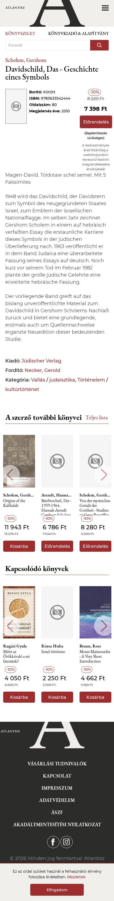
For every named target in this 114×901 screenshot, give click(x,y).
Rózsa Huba (52, 646)
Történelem (91, 380)
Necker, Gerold (42, 370)
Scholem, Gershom (25, 59)
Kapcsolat (57, 776)
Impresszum (57, 788)
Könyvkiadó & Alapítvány (78, 33)
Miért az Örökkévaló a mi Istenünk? (16, 656)
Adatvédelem (57, 800)
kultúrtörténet (22, 389)
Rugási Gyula (15, 646)
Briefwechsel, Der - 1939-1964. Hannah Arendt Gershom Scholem (56, 507)
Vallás (38, 380)
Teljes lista (96, 417)
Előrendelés (96, 122)
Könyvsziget (20, 33)
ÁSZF (57, 812)
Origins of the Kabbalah (14, 503)
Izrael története (53, 651)
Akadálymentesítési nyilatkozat (57, 824)
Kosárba (19, 546)
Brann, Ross (90, 646)
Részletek (76, 877)
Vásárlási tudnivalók (57, 764)
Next (104, 475)
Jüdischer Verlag (41, 361)
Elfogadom (57, 890)
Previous (10, 475)
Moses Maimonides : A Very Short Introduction (95, 656)
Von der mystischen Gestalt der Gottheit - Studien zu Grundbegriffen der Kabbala (95, 507)
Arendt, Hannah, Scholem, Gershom (57, 495)
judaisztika (62, 380)
